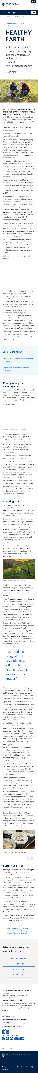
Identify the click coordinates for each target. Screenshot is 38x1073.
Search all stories (8, 1016)
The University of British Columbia (14, 4)
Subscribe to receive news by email (14, 1019)
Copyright (29, 1067)
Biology (24, 931)
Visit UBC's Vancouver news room (14, 1023)
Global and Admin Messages (12, 1026)
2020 (8, 16)
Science (29, 26)
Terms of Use (20, 1067)
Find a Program (18, 958)
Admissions (18, 964)
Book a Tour (18, 969)
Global (8, 24)
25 (15, 16)
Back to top (6, 1048)
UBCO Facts (18, 975)
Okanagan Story (22, 928)
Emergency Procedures (8, 1067)
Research (21, 26)
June (12, 16)
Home (3, 16)
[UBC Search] (33, 2)
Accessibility (5, 1069)
